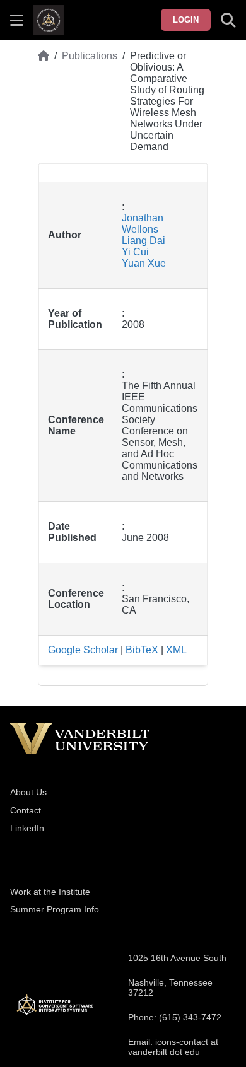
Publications (89, 55)
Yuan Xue (144, 263)
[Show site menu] (16, 20)
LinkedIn (27, 828)
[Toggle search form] (228, 20)
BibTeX (142, 649)
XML (176, 649)
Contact (25, 810)
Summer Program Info (54, 909)
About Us (28, 792)
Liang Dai (143, 240)
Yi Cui (135, 252)
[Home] (43, 101)
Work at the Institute (50, 892)
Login (186, 20)
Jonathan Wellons (142, 224)
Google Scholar (83, 649)
